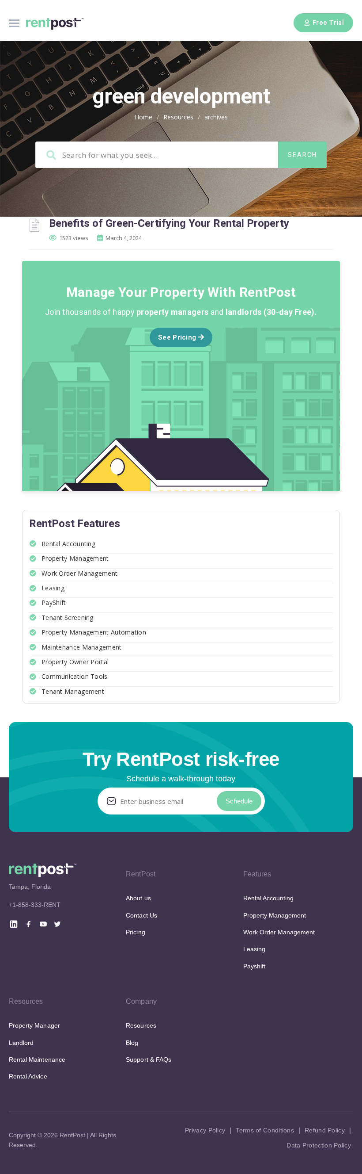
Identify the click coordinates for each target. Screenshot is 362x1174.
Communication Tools (74, 676)
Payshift (254, 966)
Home (143, 117)
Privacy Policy (205, 1130)
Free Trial (328, 22)
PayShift (53, 602)
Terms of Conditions (265, 1130)
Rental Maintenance (37, 1059)
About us (138, 898)
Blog (132, 1042)
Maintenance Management (81, 647)
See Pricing (178, 337)
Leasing (52, 588)
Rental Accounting (68, 543)
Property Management (75, 558)
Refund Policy (325, 1130)
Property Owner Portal (75, 662)
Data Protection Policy (319, 1145)
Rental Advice (28, 1076)
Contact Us (141, 915)
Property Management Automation (93, 632)
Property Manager (34, 1025)
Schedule (239, 801)
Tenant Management (72, 691)
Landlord (21, 1042)
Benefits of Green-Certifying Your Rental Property (169, 223)
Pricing (135, 932)
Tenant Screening (67, 617)
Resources (178, 117)
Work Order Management (79, 573)
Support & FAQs (148, 1059)
